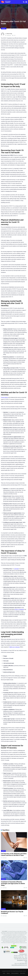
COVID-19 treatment (19, 609)
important (16, 568)
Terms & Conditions (15, 973)
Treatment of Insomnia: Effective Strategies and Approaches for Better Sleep (13, 883)
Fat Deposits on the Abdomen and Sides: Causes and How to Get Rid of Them (14, 854)
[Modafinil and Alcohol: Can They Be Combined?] (14, 900)
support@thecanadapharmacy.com (19, 965)
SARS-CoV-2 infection (14, 647)
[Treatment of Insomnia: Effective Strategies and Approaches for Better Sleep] (14, 870)
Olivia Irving (9, 33)
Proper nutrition (4, 397)
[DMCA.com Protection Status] (14, 952)
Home (4, 973)
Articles (3, 28)
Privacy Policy (22, 973)
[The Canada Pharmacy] (6, 1)
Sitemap (8, 973)
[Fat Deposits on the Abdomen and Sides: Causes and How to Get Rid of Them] (14, 842)
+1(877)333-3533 (23, 963)
